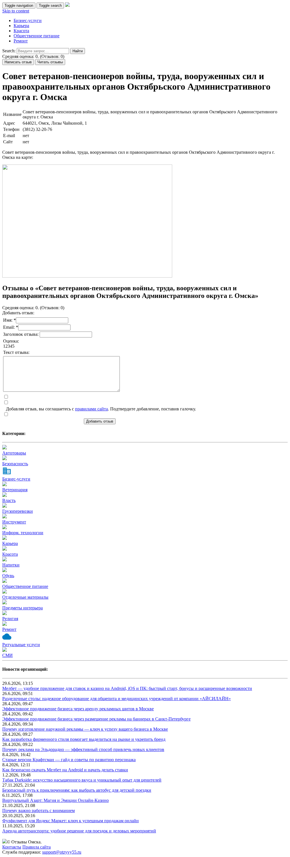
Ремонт (21, 40)
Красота (21, 30)
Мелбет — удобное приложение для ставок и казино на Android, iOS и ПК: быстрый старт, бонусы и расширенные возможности (127, 688)
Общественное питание (36, 35)
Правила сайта (36, 847)
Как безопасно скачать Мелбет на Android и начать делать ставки (65, 769)
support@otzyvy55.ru (61, 852)
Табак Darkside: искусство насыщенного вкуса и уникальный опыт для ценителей (81, 780)
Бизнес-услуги (28, 20)
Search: (9, 50)
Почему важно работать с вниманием (38, 810)
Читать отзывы (50, 62)
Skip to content (15, 10)
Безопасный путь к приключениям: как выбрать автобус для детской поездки (76, 790)
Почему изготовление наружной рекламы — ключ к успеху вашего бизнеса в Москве (85, 729)
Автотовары (14, 453)
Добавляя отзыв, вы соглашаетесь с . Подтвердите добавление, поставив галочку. (101, 408)
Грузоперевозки (17, 511)
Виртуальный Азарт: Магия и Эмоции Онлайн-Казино (55, 800)
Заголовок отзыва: (21, 334)
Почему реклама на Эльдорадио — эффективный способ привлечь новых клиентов (83, 749)
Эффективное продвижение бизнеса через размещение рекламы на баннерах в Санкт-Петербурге (96, 719)
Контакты (11, 847)
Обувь (8, 575)
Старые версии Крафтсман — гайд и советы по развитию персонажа (69, 759)
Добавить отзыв (99, 421)
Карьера (21, 25)
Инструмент (14, 522)
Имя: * (9, 320)
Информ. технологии (22, 532)
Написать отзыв (18, 62)
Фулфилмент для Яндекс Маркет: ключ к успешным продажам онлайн (70, 820)
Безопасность (15, 463)
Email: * (10, 327)
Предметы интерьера (22, 607)
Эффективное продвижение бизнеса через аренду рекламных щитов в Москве (78, 708)
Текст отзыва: (16, 352)
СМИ (7, 655)
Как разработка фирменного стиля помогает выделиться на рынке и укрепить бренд (83, 739)
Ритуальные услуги (21, 644)
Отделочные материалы (25, 597)
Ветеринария (14, 489)
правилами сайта (91, 408)
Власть (9, 500)
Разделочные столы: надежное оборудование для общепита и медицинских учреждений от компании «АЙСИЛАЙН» (116, 698)
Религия (10, 618)
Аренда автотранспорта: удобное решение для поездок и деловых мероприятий (79, 830)
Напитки (11, 564)
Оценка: (11, 341)
